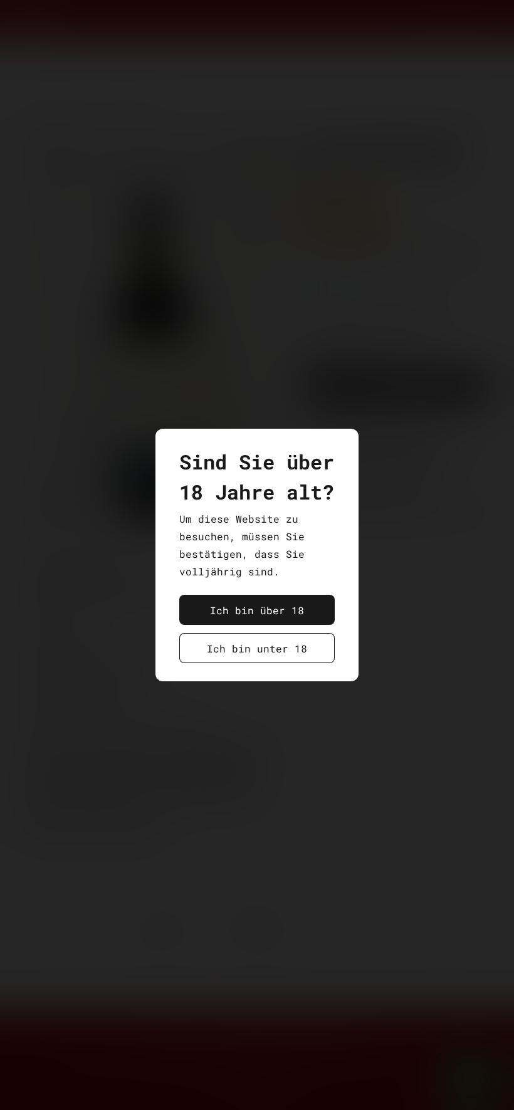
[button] (257, 610)
